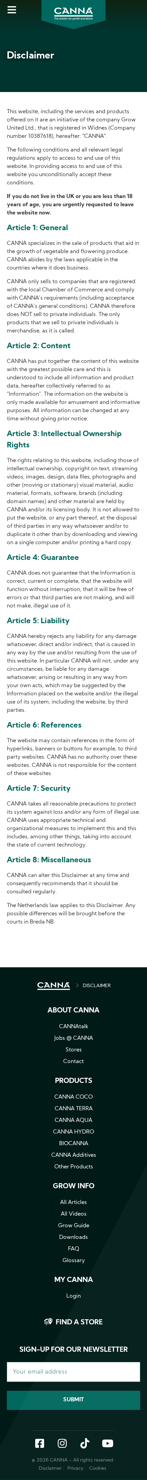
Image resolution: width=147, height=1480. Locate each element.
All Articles (73, 1202)
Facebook (39, 1444)
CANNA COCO (73, 1097)
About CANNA (73, 1010)
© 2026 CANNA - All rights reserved (72, 1460)
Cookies (97, 1468)
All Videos (73, 1214)
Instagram (62, 1444)
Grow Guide (73, 1226)
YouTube (107, 1444)
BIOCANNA (73, 1144)
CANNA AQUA (73, 1120)
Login (73, 1296)
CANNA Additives (73, 1155)
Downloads (73, 1237)
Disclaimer (50, 1468)
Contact (73, 1061)
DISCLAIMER (97, 985)
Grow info (73, 1186)
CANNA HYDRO (73, 1132)
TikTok (84, 1444)
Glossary (74, 1260)
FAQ (73, 1249)
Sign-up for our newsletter (73, 1350)
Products (73, 1081)
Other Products (73, 1167)
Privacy (75, 1468)
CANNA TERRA (74, 1109)
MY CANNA (73, 1280)
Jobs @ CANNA (73, 1038)
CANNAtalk (73, 1027)
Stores (74, 1050)
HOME (54, 986)
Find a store (79, 1322)
